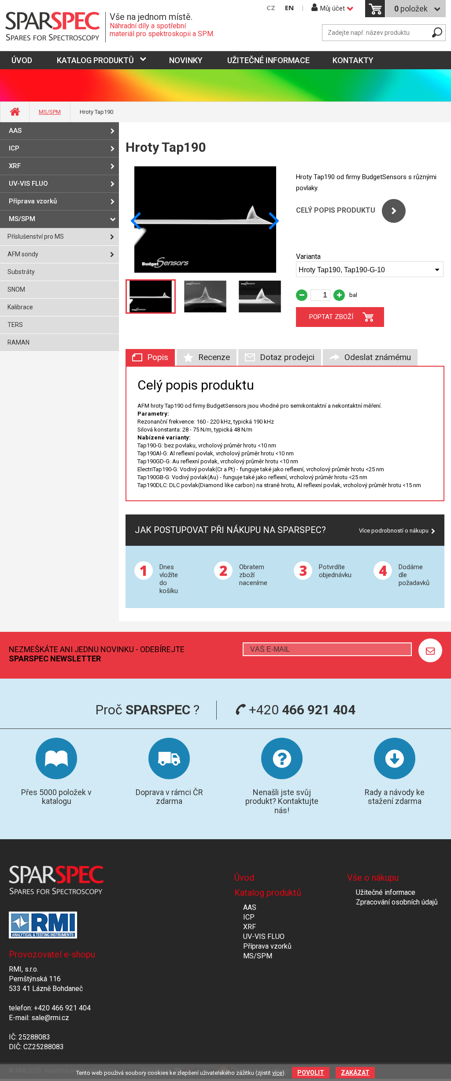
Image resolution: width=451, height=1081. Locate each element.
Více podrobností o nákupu (394, 530)
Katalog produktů (95, 60)
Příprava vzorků (33, 201)
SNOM (16, 289)
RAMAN (18, 342)
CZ (270, 7)
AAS (15, 131)
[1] (430, 650)
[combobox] (370, 269)
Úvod (244, 877)
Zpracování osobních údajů (397, 902)
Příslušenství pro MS (35, 236)
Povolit (310, 1072)
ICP (14, 148)
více (277, 1073)
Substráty (21, 271)
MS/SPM (50, 112)
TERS (15, 324)
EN (289, 7)
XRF (15, 166)
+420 (300, 709)
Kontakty (353, 60)
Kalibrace (20, 307)
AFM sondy (22, 254)
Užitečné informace (268, 60)
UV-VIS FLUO (28, 184)
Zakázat (355, 1072)
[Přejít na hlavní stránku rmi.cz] (55, 27)
